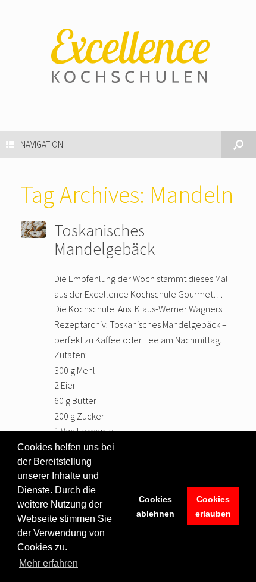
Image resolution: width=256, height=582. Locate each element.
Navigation (41, 144)
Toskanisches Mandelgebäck (104, 239)
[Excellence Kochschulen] (128, 56)
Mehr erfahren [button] (48, 563)
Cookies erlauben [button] (213, 506)
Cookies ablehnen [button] (155, 506)
